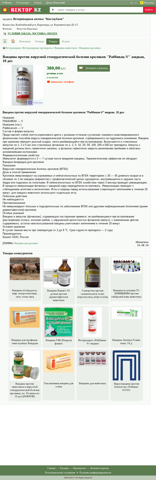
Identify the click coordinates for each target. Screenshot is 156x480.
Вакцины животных (65, 47)
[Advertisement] (75, 434)
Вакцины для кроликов (26, 243)
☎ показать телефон (60, 81)
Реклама (64, 468)
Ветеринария (13, 47)
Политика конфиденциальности (95, 472)
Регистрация (22, 2)
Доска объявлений (55, 2)
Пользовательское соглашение (60, 472)
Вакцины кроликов (90, 47)
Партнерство (79, 468)
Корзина (147, 2)
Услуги (37, 2)
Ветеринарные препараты (37, 47)
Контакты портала (99, 468)
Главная (51, 468)
